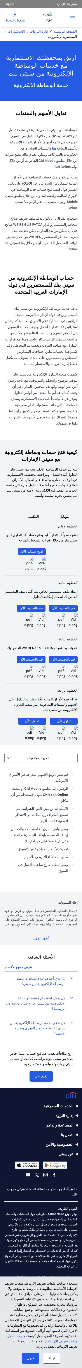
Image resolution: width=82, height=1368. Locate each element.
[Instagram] (45, 1175)
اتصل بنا (67, 1134)
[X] (36, 1175)
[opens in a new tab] (61, 620)
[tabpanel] (41, 823)
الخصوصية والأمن (59, 1144)
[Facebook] (54, 1175)
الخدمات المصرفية (58, 1106)
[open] (72, 17)
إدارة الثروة (64, 1115)
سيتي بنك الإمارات (66, 4)
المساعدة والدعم (59, 1125)
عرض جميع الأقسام (18, 967)
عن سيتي (66, 1154)
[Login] (14, 15)
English (9, 4)
